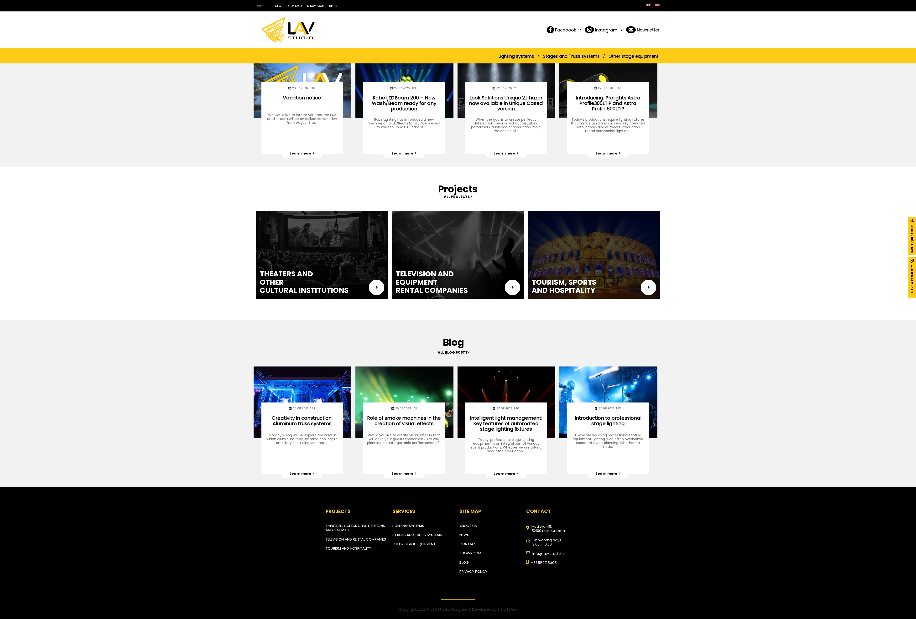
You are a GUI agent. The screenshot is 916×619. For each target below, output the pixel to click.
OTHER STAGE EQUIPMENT (414, 544)
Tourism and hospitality (348, 548)
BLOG (333, 6)
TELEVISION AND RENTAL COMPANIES (356, 539)
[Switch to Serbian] (657, 5)
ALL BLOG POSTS (452, 352)
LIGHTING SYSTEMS (408, 525)
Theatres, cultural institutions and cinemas (355, 527)
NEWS (279, 6)
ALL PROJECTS (457, 196)
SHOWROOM (315, 6)
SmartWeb (507, 609)
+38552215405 (544, 562)
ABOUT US (263, 6)
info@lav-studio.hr (548, 553)
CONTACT (295, 6)
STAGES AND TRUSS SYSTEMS (417, 534)
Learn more (301, 153)
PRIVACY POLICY (473, 571)
